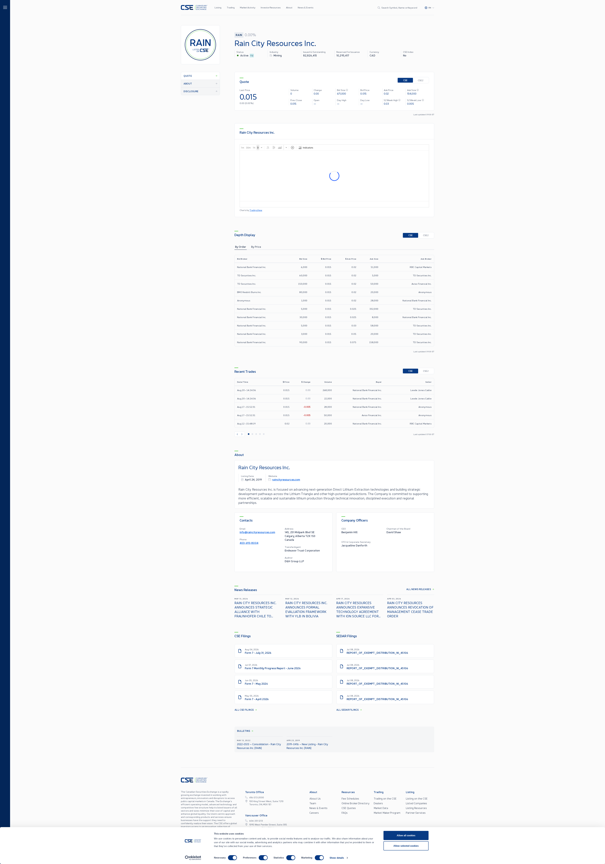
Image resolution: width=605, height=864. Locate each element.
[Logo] (194, 7)
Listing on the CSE (416, 798)
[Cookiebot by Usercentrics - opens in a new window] (193, 857)
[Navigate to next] (242, 434)
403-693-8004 (249, 543)
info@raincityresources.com (257, 532)
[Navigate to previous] (237, 434)
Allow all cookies (406, 835)
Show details (337, 857)
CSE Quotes (349, 808)
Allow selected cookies (406, 845)
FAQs (345, 812)
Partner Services (416, 812)
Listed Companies (416, 803)
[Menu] (5, 7)
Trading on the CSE (385, 798)
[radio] (405, 80)
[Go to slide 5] (263, 434)
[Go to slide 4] (260, 434)
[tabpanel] (334, 304)
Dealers (378, 803)
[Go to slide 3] (256, 434)
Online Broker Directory (355, 803)
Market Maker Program (387, 812)
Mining (278, 55)
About (289, 7)
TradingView (256, 210)
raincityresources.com (286, 479)
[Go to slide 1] (248, 434)
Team (312, 803)
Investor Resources (271, 7)
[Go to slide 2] (252, 434)
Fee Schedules (350, 798)
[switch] (263, 857)
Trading (231, 7)
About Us (315, 798)
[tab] (240, 247)
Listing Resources (416, 808)
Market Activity (247, 7)
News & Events (305, 7)
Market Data (381, 808)
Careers (314, 812)
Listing (218, 7)
